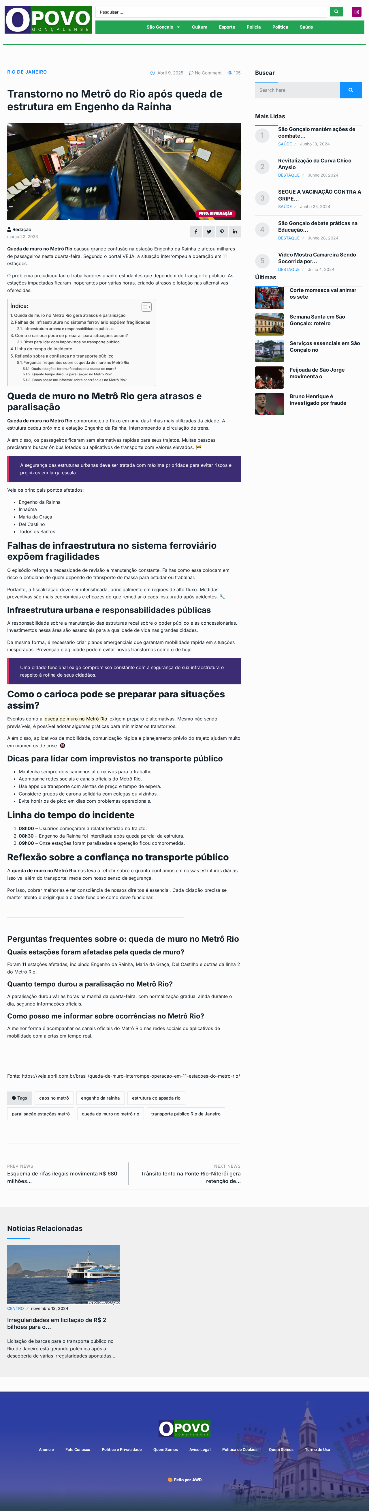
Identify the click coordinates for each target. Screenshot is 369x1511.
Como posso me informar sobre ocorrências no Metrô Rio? (79, 380)
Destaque (289, 175)
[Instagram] (357, 12)
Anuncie (46, 1449)
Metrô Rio (61, 249)
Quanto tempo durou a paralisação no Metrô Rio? (71, 374)
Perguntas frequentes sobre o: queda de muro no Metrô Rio (76, 362)
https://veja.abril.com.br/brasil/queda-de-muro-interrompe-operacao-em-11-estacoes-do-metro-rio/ (131, 1076)
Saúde (306, 27)
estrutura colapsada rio (156, 1098)
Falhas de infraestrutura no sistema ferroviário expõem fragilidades (82, 322)
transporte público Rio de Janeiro (186, 1114)
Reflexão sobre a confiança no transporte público (64, 355)
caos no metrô (54, 1098)
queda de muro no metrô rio (110, 1114)
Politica (280, 27)
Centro (15, 1308)
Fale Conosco (77, 1449)
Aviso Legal (200, 1449)
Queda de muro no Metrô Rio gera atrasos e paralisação (70, 315)
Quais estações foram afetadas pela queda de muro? (73, 369)
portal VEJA (121, 256)
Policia (254, 27)
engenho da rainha (100, 1098)
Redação (21, 229)
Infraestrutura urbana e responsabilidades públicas (68, 328)
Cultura (200, 27)
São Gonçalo (160, 27)
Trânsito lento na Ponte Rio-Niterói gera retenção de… (191, 1174)
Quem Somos (165, 1449)
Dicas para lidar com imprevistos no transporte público (71, 342)
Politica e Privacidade (122, 1449)
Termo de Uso (317, 1449)
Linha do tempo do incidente (43, 348)
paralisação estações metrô (41, 1114)
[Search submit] (336, 11)
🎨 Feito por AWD (184, 1479)
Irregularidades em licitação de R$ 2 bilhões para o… (56, 1323)
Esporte (227, 27)
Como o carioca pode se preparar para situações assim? (71, 335)
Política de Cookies (239, 1449)
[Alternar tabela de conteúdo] (143, 307)
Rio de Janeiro (27, 72)
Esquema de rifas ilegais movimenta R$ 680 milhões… (62, 1174)
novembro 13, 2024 (49, 1308)
